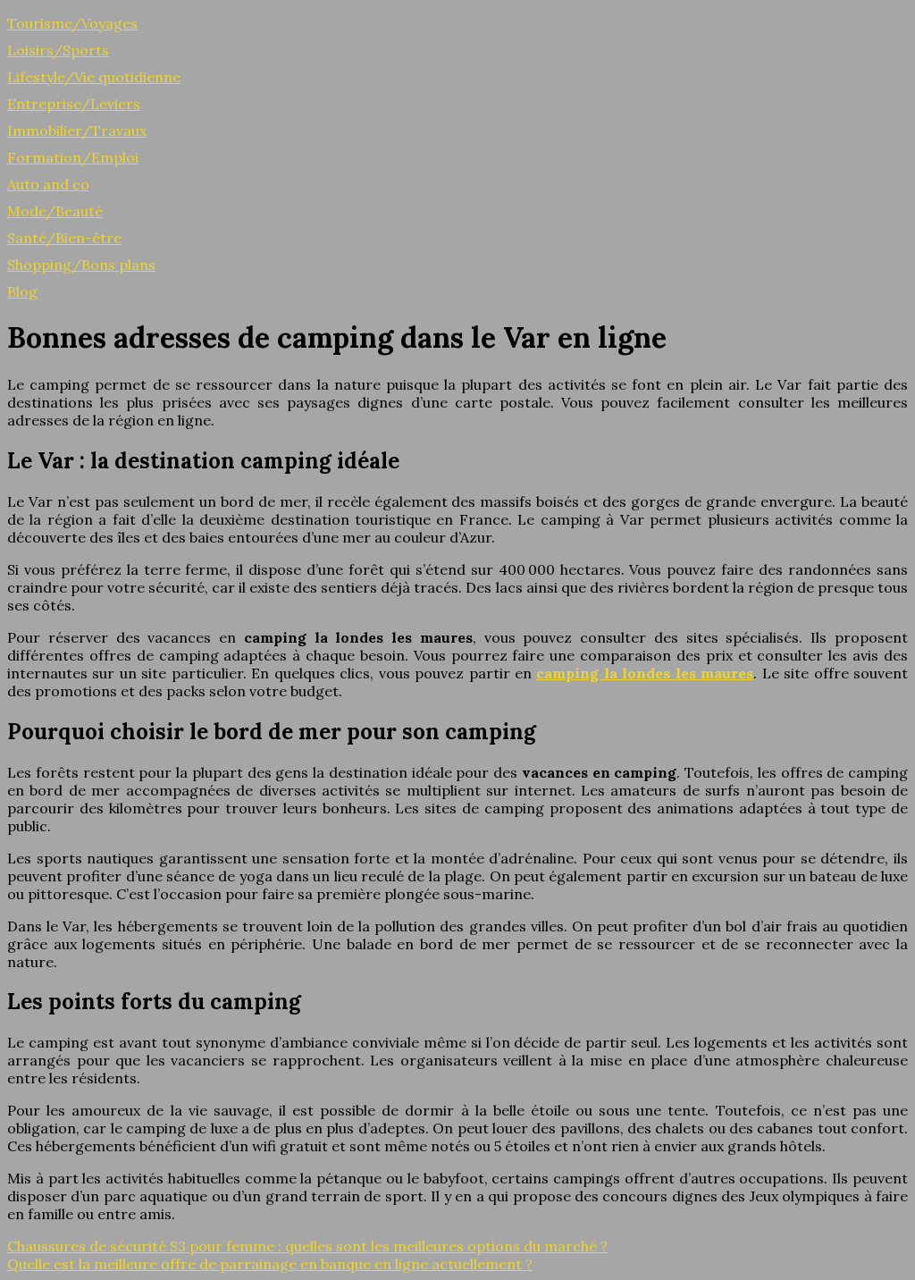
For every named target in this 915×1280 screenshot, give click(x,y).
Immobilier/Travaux (77, 130)
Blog (22, 291)
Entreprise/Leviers (73, 104)
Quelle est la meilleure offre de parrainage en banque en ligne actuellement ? (270, 1264)
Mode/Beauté (55, 211)
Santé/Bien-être (64, 238)
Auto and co (48, 184)
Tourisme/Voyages (72, 23)
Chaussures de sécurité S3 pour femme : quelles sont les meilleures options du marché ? (307, 1246)
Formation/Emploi (73, 157)
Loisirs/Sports (58, 50)
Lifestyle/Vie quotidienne (93, 77)
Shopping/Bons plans (81, 265)
